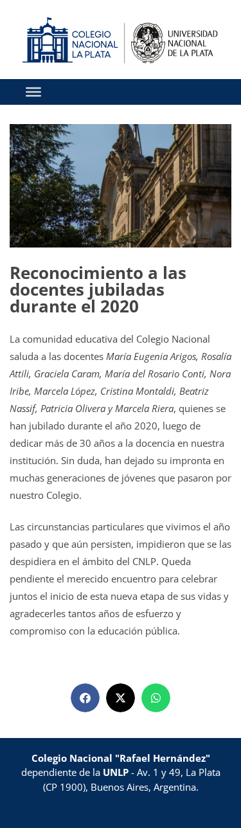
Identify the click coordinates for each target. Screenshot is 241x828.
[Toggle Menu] (33, 91)
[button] (85, 697)
